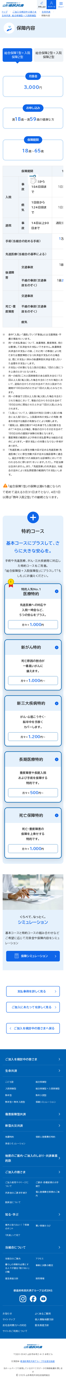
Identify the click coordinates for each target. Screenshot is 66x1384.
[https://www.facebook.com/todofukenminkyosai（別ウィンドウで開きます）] (33, 1298)
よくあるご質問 (43, 1314)
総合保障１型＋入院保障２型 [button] (17, 54)
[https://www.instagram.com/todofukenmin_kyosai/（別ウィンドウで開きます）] (23, 1298)
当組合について (15, 1247)
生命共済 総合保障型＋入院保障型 (19, 15)
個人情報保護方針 (44, 1319)
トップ (4, 12)
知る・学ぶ (11, 1214)
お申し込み (42, 7)
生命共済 (46, 12)
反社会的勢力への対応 (14, 1325)
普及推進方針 (42, 1325)
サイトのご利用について (15, 1331)
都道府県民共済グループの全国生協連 (37, 1361)
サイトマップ (9, 1319)
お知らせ (7, 1314)
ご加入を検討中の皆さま (24, 12)
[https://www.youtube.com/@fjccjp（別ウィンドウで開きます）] (43, 1298)
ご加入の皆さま (15, 1172)
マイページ (51, 7)
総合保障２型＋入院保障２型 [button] (49, 54)
